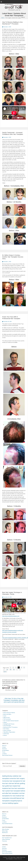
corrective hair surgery (17, 778)
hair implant (13, 786)
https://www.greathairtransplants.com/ (10, 616)
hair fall (14, 783)
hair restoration (19, 788)
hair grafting (21, 783)
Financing (4, 841)
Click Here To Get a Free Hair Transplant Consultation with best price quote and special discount (14, 700)
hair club (8, 783)
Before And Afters (7, 714)
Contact (4, 747)
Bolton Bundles (5, 829)
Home (3, 17)
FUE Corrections (7, 719)
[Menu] (1, 2)
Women (5, 735)
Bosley (10, 776)
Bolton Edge (5, 831)
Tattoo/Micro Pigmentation (9, 732)
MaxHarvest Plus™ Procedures (10, 727)
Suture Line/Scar (7, 730)
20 (10, 669)
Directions (4, 748)
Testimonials (6, 733)
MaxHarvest (5, 832)
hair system (6, 791)
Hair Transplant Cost (6, 837)
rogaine (15, 803)
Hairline (5, 722)
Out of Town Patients (7, 851)
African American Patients (9, 712)
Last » (5, 671)
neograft (13, 801)
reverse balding (7, 803)
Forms (3, 752)
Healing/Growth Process (8, 724)
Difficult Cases (6, 717)
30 (13, 669)
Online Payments (6, 839)
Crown (4, 715)
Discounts (4, 848)
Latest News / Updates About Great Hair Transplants (14, 14)
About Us (4, 745)
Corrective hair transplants (11, 781)
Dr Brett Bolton (5, 750)
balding (4, 776)
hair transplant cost (15, 793)
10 (7, 669)
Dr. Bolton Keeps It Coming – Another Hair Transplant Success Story (12, 256)
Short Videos (6, 728)
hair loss (11, 788)
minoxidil (13, 798)
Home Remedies (7, 725)
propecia (19, 801)
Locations (4, 753)
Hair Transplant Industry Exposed (10, 720)
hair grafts (5, 786)
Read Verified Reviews (7, 755)
